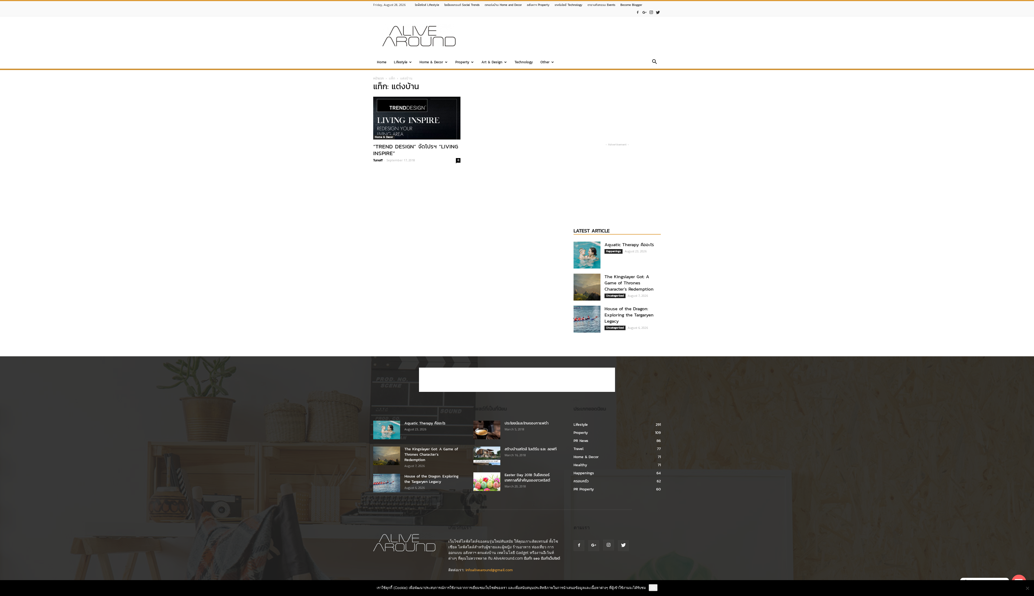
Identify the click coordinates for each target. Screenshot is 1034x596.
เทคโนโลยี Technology (568, 5)
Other (545, 62)
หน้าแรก (378, 78)
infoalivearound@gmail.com (489, 570)
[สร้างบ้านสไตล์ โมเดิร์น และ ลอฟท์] (486, 456)
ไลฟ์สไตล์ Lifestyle (427, 5)
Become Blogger (631, 5)
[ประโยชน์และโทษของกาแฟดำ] (486, 430)
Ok (653, 587)
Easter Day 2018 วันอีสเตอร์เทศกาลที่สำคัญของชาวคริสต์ (527, 477)
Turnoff (378, 160)
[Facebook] (638, 12)
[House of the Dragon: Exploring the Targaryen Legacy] (587, 319)
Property (462, 62)
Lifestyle (400, 62)
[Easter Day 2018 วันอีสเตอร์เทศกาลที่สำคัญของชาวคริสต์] (486, 481)
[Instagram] (651, 12)
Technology (524, 62)
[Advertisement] (563, 36)
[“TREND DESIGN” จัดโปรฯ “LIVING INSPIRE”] (416, 118)
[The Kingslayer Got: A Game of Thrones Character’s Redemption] (587, 287)
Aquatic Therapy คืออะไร (629, 244)
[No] (1027, 588)
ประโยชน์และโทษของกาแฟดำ (527, 423)
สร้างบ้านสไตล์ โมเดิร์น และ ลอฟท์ (531, 449)
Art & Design (491, 62)
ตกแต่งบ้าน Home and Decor (503, 5)
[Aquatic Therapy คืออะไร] (587, 255)
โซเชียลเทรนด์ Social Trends (462, 5)
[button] (654, 62)
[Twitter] (658, 12)
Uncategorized (615, 296)
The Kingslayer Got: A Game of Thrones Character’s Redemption (629, 282)
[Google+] (644, 12)
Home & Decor (431, 62)
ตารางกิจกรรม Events (601, 5)
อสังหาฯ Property (538, 5)
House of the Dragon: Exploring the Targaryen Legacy (629, 315)
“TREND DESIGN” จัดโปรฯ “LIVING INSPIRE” (415, 149)
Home (381, 62)
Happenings (613, 251)
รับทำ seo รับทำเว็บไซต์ (542, 558)
